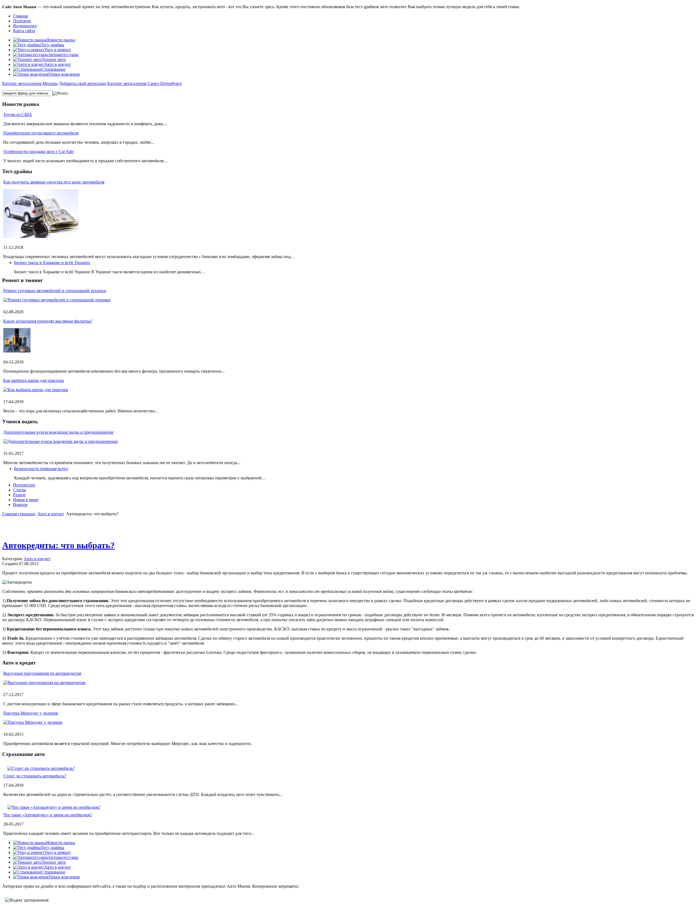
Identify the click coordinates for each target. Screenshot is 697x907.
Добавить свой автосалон (82, 83)
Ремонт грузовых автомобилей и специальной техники (54, 290)
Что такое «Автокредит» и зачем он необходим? (47, 815)
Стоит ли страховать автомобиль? (34, 776)
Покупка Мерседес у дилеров (30, 713)
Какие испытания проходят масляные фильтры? (47, 321)
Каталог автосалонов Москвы (30, 83)
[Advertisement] (348, 526)
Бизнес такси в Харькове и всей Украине (52, 262)
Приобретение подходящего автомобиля (40, 133)
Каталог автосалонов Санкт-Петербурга (144, 83)
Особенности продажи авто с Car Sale (38, 151)
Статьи (19, 490)
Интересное (24, 485)
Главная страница (18, 513)
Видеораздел (25, 25)
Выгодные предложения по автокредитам (42, 673)
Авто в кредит (50, 513)
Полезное (22, 21)
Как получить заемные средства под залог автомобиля (53, 182)
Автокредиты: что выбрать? (58, 545)
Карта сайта (24, 30)
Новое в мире (25, 499)
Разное (19, 494)
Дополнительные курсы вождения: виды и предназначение (58, 432)
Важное (20, 504)
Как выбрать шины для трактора (33, 380)
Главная (20, 16)
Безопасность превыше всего (41, 468)
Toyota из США (17, 114)
